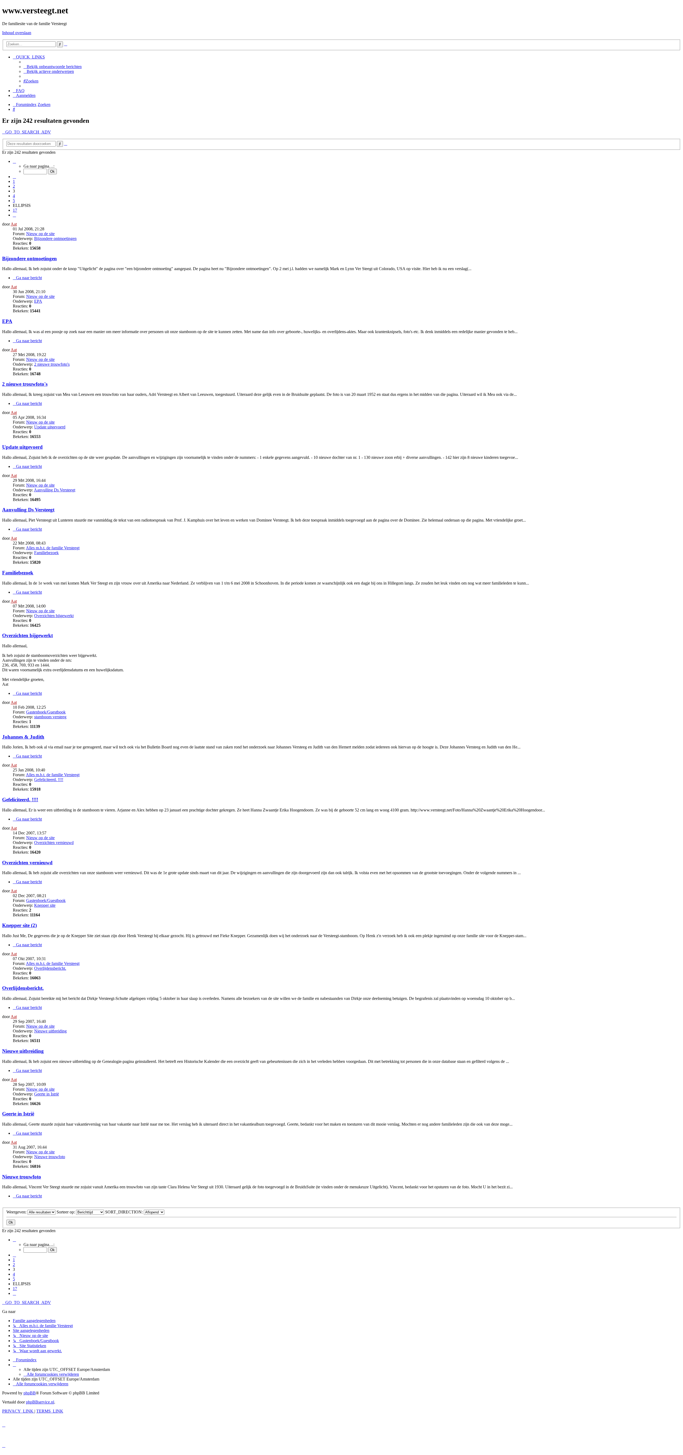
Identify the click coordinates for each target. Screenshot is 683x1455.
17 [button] (15, 210)
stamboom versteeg (50, 717)
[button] (14, 161)
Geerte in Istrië (46, 1094)
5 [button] (14, 200)
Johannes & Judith (23, 737)
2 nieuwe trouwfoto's (52, 364)
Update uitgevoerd (49, 427)
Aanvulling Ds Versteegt (54, 490)
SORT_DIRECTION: (124, 1212)
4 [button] (14, 196)
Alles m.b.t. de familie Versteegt (53, 548)
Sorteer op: (66, 1212)
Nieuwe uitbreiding (50, 1031)
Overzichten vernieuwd (54, 842)
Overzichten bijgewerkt (54, 615)
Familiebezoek (46, 552)
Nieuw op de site (40, 233)
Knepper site (44, 905)
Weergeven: (16, 1212)
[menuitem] (52, 66)
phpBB (29, 1393)
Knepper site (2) (19, 925)
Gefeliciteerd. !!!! (48, 779)
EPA (38, 301)
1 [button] (14, 181)
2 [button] (14, 186)
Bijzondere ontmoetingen (55, 238)
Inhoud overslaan (16, 32)
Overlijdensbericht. (50, 968)
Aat (14, 224)
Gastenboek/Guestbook (46, 712)
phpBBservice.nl (40, 1402)
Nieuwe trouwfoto (49, 1156)
